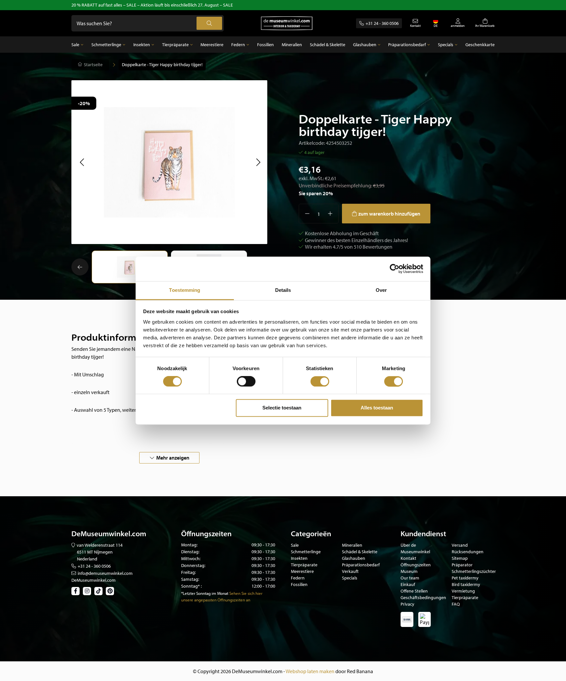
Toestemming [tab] (184, 290)
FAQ (456, 604)
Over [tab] (381, 290)
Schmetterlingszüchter (474, 571)
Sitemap (460, 558)
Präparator (462, 565)
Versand (460, 545)
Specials (445, 44)
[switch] (246, 381)
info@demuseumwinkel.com (105, 573)
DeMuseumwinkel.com (93, 580)
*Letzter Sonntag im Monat (204, 593)
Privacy (407, 604)
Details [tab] (283, 290)
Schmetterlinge (106, 44)
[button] (81, 162)
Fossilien (265, 44)
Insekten (141, 44)
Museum (409, 571)
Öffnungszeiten (416, 565)
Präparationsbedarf (407, 44)
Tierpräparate (175, 44)
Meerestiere (211, 44)
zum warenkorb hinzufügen (389, 213)
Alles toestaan (377, 408)
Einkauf (408, 584)
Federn (238, 44)
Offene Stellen (414, 591)
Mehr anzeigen (172, 457)
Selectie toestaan (281, 408)
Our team (410, 578)
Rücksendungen (467, 552)
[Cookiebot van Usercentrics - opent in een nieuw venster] (394, 269)
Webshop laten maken (310, 671)
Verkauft (350, 571)
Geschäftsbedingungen (423, 597)
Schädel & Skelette (327, 44)
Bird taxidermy (466, 584)
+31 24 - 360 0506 (382, 23)
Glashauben (364, 44)
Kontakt (408, 558)
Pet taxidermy (465, 578)
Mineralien (292, 44)
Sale (75, 44)
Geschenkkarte (480, 44)
